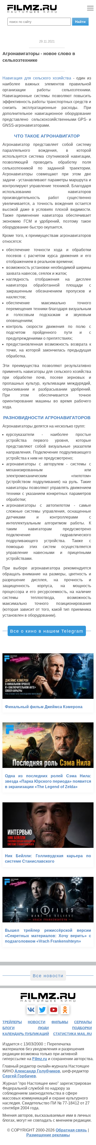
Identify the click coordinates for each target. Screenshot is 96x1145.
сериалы (83, 1022)
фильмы (59, 1022)
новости (36, 1022)
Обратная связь (71, 1130)
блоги (8, 1028)
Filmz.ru (39, 1059)
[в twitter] (42, 1009)
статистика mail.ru (72, 1034)
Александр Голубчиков (37, 1071)
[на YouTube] (53, 1009)
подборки (82, 1028)
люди (43, 1028)
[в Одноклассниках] (65, 1009)
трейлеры (12, 1022)
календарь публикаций (25, 1034)
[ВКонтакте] (31, 1009)
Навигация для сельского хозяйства (36, 78)
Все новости (48, 975)
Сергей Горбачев (19, 1076)
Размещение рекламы (48, 1135)
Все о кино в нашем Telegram (46, 631)
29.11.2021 (47, 41)
